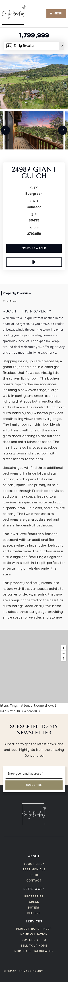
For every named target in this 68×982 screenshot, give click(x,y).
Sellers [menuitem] (34, 913)
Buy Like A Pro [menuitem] (34, 940)
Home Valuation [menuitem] (34, 934)
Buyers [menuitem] (34, 907)
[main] (34, 357)
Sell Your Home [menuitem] (34, 945)
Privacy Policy (31, 970)
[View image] (34, 130)
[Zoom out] (63, 653)
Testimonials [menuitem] (34, 869)
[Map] (34, 666)
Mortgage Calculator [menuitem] (34, 951)
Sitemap (10, 970)
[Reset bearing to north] (63, 658)
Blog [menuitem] (34, 875)
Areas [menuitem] (34, 902)
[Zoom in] (63, 648)
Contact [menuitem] (34, 880)
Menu (57, 13)
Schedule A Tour (34, 248)
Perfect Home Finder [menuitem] (34, 928)
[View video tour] (34, 262)
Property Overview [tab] (17, 293)
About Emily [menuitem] (34, 864)
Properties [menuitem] (34, 896)
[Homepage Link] (14, 14)
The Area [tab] (10, 301)
